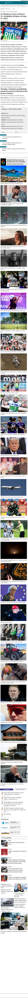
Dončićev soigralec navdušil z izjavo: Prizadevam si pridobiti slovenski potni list (15, 810)
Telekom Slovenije (24, 0)
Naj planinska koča (5, 5)
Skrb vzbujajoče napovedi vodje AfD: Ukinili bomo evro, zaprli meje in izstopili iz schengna (13, 804)
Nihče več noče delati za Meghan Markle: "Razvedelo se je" (12, 798)
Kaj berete (7, 789)
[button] (1, 2)
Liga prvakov (23, 5)
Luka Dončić (13, 5)
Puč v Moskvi (7, 814)
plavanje (16, 132)
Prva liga (18, 5)
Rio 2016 (2, 132)
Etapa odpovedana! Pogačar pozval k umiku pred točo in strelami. (14, 793)
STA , (4, 20)
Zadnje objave (20, 789)
